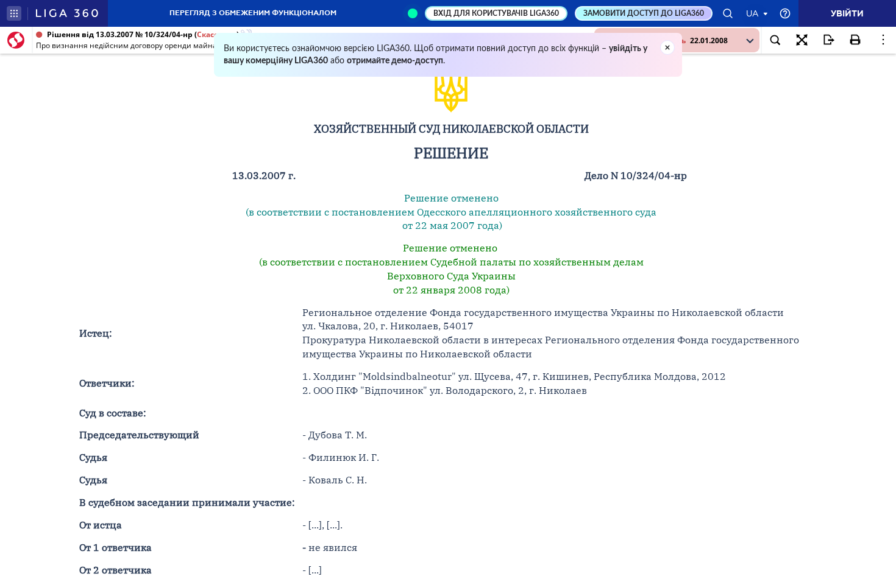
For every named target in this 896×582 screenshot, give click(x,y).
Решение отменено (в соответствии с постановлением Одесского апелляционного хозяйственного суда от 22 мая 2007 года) (451, 212)
